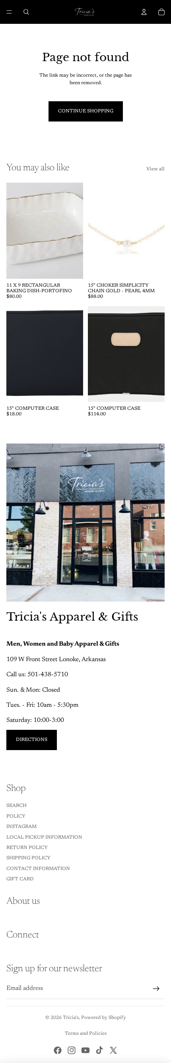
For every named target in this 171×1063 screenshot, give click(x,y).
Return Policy (27, 847)
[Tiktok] (99, 1050)
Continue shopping (85, 111)
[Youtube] (85, 1050)
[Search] (26, 12)
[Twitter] (113, 1050)
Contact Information (38, 868)
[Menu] (9, 12)
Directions (31, 739)
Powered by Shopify (103, 1017)
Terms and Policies (86, 1033)
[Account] (144, 12)
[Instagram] (71, 1050)
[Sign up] (156, 988)
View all (155, 169)
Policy (15, 816)
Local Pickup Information (44, 837)
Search (16, 805)
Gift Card (20, 879)
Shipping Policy (28, 858)
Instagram (21, 826)
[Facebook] (57, 1050)
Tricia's (71, 1017)
